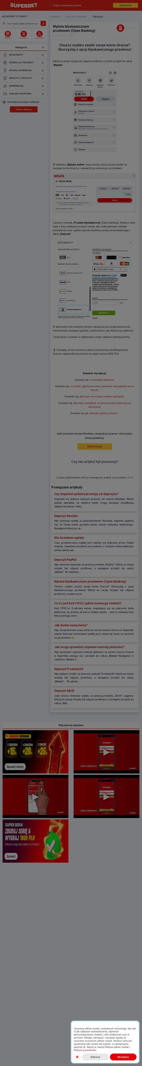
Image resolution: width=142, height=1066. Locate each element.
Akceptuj (123, 1056)
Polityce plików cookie (117, 1047)
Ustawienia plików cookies (77, 1057)
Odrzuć (95, 1056)
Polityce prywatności (85, 1050)
